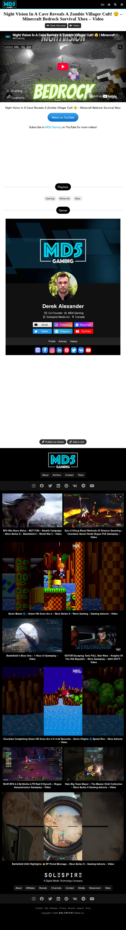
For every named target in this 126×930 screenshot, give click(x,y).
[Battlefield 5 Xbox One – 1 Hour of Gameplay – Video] (32, 651)
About (45, 475)
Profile (52, 341)
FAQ (46, 908)
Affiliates (30, 888)
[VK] (75, 485)
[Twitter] (50, 485)
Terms (88, 908)
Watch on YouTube (63, 117)
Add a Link (78, 441)
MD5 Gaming (53, 127)
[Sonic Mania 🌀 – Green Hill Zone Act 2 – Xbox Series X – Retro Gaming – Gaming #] (63, 609)
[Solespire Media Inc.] (63, 875)
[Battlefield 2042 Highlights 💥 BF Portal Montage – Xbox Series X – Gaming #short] (63, 859)
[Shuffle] (109, 4)
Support (80, 908)
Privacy (63, 908)
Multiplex (54, 908)
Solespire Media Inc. (58, 317)
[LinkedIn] (58, 485)
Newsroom (95, 888)
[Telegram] (83, 485)
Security (71, 908)
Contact (69, 475)
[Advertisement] (63, 155)
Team (81, 475)
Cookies (39, 908)
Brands (43, 888)
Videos (76, 25)
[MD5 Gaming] (63, 460)
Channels (56, 888)
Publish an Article (54, 441)
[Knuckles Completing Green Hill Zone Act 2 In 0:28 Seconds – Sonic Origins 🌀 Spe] (63, 734)
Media (81, 888)
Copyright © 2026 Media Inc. (63, 912)
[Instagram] (33, 485)
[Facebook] (42, 485)
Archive (57, 475)
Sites (108, 888)
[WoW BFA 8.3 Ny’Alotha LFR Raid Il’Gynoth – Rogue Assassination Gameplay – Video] (32, 779)
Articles (63, 341)
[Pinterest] (66, 485)
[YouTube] (92, 485)
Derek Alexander (58, 25)
